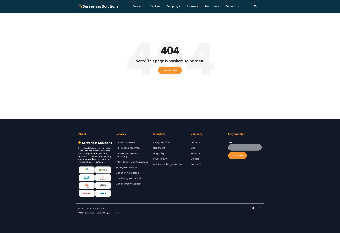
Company (172, 6)
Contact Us (232, 6)
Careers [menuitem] (195, 158)
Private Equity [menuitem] (160, 158)
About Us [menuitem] (195, 142)
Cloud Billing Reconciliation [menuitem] (129, 178)
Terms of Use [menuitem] (98, 208)
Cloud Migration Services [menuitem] (128, 183)
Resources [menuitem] (196, 153)
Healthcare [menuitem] (159, 147)
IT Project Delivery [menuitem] (125, 142)
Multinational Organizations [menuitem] (167, 164)
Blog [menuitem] (193, 147)
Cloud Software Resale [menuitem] (127, 172)
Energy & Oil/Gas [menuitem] (162, 142)
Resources (211, 6)
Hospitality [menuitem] (158, 153)
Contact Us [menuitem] (197, 164)
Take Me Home (170, 70)
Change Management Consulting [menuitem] (127, 155)
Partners (191, 6)
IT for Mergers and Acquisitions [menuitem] (132, 162)
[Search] (255, 6)
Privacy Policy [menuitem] (84, 208)
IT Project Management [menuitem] (128, 147)
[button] (247, 208)
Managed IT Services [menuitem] (126, 167)
